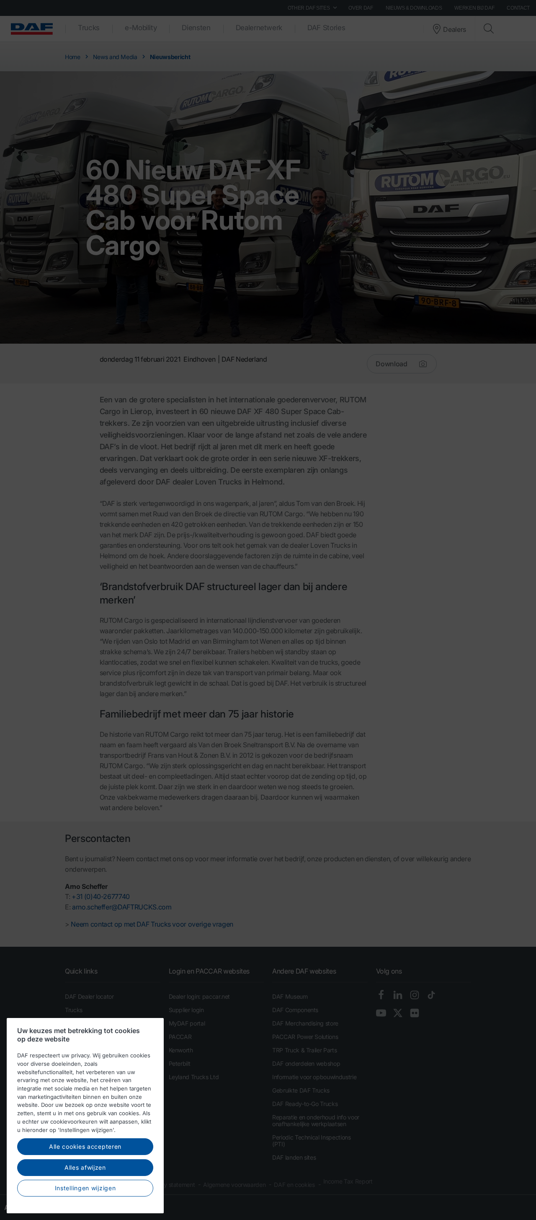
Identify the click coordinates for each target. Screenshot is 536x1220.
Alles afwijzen (85, 1167)
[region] (85, 1115)
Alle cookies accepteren (85, 1146)
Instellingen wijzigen (85, 1188)
